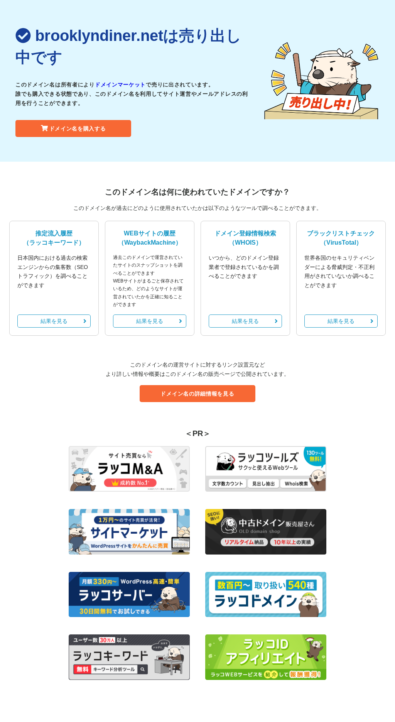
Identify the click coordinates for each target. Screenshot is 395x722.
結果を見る (54, 321)
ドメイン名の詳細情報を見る (197, 394)
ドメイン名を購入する (77, 128)
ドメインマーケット (120, 84)
